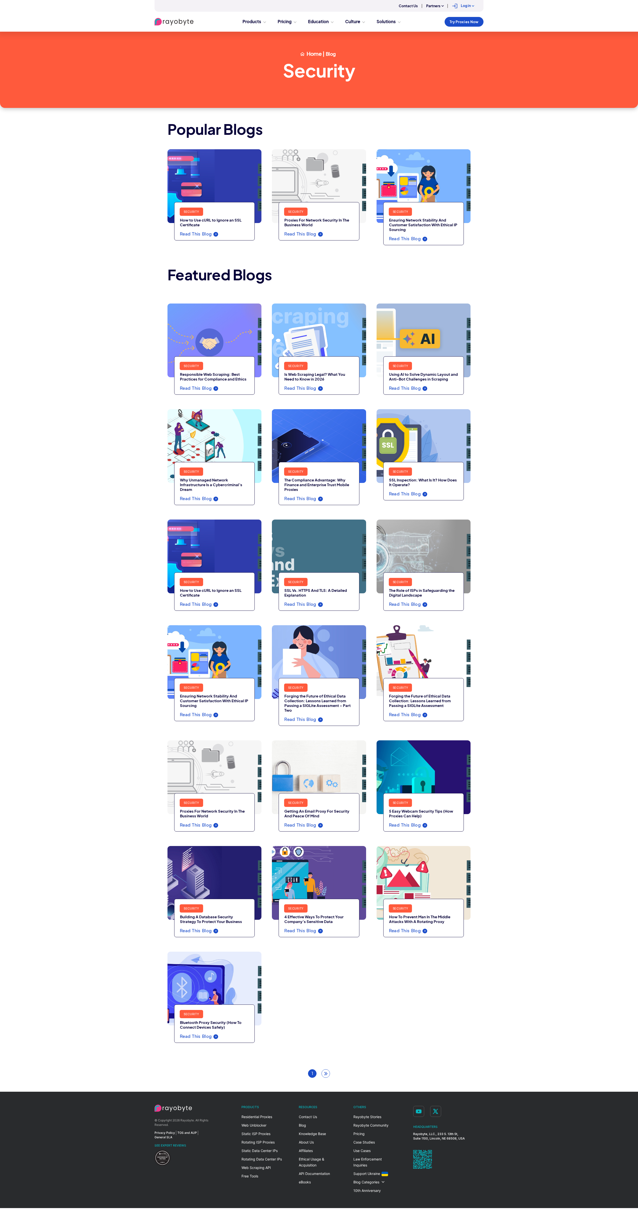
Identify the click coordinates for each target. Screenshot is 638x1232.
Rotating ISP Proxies (258, 1142)
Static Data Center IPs (259, 1151)
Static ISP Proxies (255, 1134)
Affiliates (306, 1151)
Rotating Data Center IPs (261, 1159)
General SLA (163, 1137)
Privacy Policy (165, 1133)
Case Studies (364, 1142)
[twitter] (435, 1111)
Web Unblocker (253, 1125)
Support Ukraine (366, 1173)
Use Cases (362, 1151)
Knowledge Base (312, 1134)
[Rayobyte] (173, 1108)
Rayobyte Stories (367, 1117)
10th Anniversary (367, 1190)
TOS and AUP (187, 1133)
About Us (306, 1142)
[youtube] (418, 1111)
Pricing (359, 1134)
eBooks (305, 1182)
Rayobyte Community (371, 1125)
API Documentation (314, 1173)
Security (191, 212)
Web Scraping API (256, 1167)
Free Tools (249, 1176)
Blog (302, 1125)
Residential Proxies (256, 1117)
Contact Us (408, 6)
